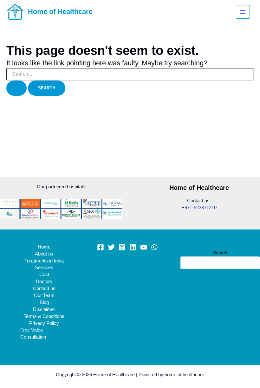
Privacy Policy (44, 323)
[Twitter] (111, 247)
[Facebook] (100, 247)
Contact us (44, 288)
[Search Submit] (16, 88)
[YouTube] (143, 247)
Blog (44, 302)
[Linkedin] (132, 247)
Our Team (44, 295)
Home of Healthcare (60, 12)
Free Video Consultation (33, 333)
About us (44, 253)
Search (220, 252)
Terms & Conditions (44, 316)
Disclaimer (44, 309)
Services (44, 267)
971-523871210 (201, 207)
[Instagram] (122, 247)
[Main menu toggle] (243, 12)
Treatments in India (44, 260)
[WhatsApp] (154, 247)
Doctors (44, 281)
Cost (44, 274)
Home (44, 246)
